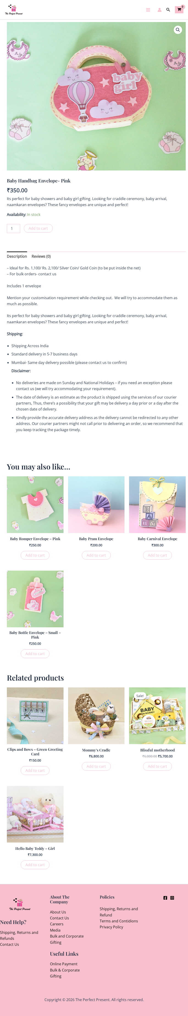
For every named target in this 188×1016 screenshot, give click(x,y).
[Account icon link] (160, 10)
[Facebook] (165, 898)
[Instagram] (172, 898)
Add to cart (38, 228)
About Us (58, 912)
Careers (57, 924)
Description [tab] (17, 256)
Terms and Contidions (119, 921)
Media (55, 930)
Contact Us (9, 944)
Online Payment (63, 963)
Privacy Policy (111, 926)
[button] (168, 10)
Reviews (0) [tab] (41, 256)
